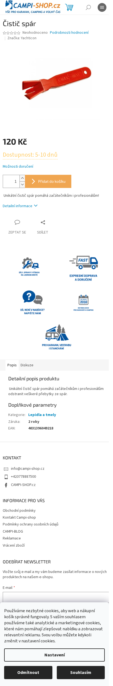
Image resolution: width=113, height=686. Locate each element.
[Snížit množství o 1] (22, 184)
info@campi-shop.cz (27, 468)
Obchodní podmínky (19, 510)
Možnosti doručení (18, 166)
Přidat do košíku (52, 181)
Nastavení (54, 655)
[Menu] (102, 7)
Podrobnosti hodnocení (69, 32)
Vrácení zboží (14, 545)
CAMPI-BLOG (13, 531)
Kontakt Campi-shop (19, 517)
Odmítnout (28, 673)
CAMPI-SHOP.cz (23, 485)
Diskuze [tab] (27, 365)
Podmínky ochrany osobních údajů (30, 524)
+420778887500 (23, 476)
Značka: (21, 38)
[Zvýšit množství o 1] (22, 178)
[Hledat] (88, 7)
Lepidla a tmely (42, 415)
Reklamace (12, 538)
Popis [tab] (12, 365)
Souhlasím (80, 673)
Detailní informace (17, 206)
